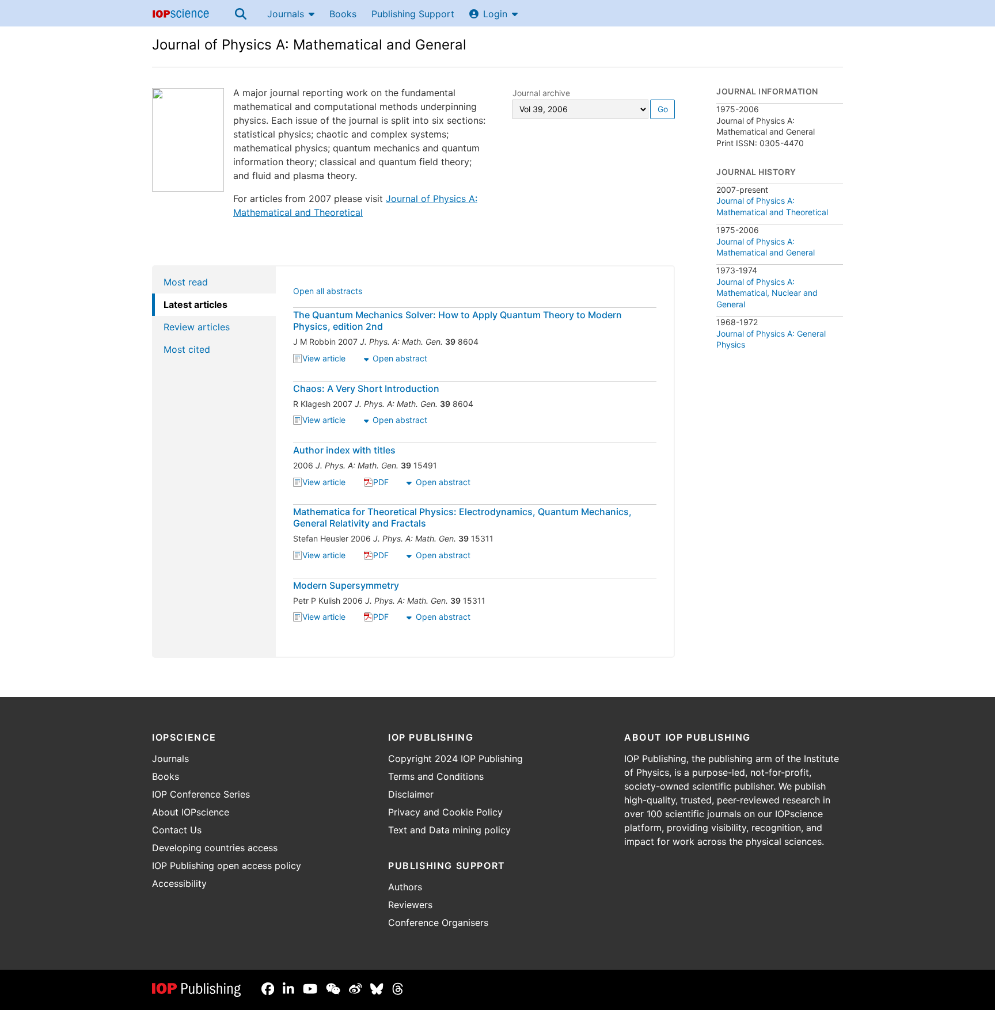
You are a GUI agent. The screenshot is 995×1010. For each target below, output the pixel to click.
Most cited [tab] (187, 349)
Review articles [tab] (197, 327)
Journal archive (541, 93)
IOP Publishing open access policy (226, 865)
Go (663, 109)
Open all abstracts (327, 292)
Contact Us (177, 830)
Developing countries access (215, 847)
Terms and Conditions (436, 776)
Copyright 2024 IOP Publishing (455, 758)
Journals (285, 14)
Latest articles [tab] (195, 304)
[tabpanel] (475, 461)
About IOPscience (190, 812)
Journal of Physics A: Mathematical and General (309, 44)
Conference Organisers (438, 922)
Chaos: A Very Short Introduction (366, 388)
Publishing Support (412, 14)
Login (495, 14)
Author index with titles (344, 450)
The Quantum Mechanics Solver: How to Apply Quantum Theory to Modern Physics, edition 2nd (457, 320)
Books (342, 14)
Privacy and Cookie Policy (445, 812)
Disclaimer (411, 794)
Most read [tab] (186, 282)
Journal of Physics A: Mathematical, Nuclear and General (767, 293)
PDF (381, 483)
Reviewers (410, 904)
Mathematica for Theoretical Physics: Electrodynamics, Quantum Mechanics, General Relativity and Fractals (462, 517)
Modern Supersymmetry (346, 585)
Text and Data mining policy (449, 830)
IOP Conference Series (201, 794)
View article (323, 359)
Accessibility (179, 883)
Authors (405, 887)
